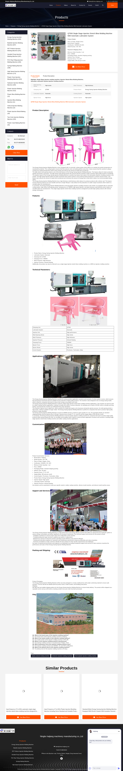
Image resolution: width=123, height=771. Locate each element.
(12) (16, 95)
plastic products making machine (40, 656)
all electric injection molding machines (62, 656)
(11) (14, 101)
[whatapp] (8, 147)
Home (51, 5)
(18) (16, 112)
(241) (14, 49)
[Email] (12, 147)
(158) (14, 66)
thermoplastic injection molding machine (85, 656)
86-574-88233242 (113, 1)
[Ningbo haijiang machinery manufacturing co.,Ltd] (10, 5)
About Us (73, 5)
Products (58, 5)
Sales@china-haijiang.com (96, 1)
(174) (16, 72)
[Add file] (90, 768)
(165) (15, 61)
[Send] (118, 768)
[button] (34, 58)
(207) (15, 44)
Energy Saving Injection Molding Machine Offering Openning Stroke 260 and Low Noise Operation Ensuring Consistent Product (99, 710)
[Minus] (119, 731)
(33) (16, 124)
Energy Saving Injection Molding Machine (28, 26)
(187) (14, 55)
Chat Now (16, 153)
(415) (14, 89)
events (90, 5)
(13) (14, 106)
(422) (14, 38)
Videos (66, 5)
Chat (112, 5)
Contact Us (82, 5)
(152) (15, 118)
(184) (15, 84)
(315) (14, 78)
